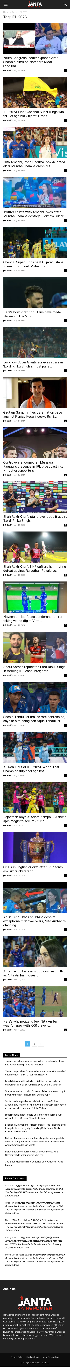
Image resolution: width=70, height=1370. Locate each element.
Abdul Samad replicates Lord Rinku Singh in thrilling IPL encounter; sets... (34, 669)
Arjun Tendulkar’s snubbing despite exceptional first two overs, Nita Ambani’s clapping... (34, 921)
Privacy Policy (17, 1357)
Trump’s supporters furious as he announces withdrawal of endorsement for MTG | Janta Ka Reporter (35, 1073)
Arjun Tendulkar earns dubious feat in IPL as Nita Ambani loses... (34, 973)
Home (6, 12)
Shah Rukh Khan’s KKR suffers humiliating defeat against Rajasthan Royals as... (34, 569)
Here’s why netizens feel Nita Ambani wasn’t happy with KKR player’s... (31, 1023)
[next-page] (41, 1044)
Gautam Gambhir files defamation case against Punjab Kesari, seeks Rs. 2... (32, 414)
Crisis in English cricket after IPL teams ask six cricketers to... (33, 869)
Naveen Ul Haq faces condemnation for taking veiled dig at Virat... (33, 619)
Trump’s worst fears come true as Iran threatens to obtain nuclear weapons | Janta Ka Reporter (34, 1063)
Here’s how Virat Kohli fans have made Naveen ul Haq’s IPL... (32, 314)
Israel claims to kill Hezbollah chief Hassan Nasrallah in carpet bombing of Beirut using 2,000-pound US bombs (33, 1083)
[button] (5, 4)
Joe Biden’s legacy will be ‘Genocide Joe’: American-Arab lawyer (34, 1163)
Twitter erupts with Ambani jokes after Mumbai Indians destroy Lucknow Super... (34, 214)
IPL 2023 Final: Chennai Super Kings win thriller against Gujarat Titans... (33, 114)
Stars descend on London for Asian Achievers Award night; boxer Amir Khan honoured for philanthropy (35, 1093)
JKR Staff (7, 70)
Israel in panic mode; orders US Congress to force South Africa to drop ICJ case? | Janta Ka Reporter (33, 1116)
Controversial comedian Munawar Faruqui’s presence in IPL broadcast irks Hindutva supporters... (33, 466)
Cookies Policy (33, 1357)
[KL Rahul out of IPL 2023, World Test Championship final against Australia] (35, 747)
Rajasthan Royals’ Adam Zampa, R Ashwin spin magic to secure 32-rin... (34, 819)
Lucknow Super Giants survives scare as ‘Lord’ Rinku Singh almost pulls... (33, 364)
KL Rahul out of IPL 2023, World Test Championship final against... (31, 769)
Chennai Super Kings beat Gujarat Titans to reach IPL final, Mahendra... (33, 264)
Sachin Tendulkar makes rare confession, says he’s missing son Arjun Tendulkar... (34, 719)
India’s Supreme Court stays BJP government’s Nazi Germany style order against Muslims (31, 1153)
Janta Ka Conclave (51, 1357)
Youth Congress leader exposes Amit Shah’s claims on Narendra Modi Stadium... (30, 62)
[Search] (65, 4)
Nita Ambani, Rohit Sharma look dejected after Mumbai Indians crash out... (34, 164)
